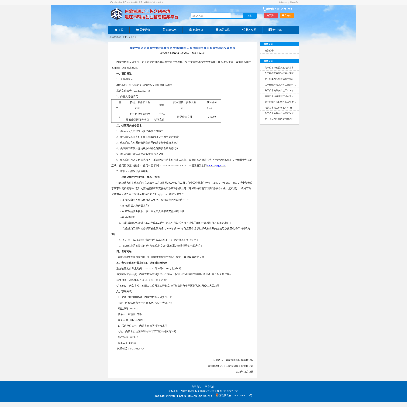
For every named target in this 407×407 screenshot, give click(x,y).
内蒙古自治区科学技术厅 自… (279, 107)
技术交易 (251, 29)
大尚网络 (170, 396)
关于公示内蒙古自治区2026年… (280, 90)
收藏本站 (283, 2)
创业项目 (198, 29)
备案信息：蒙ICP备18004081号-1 (194, 396)
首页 (120, 29)
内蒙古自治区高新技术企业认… (280, 96)
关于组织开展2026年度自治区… (280, 73)
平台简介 (286, 15)
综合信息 (171, 29)
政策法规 (224, 29)
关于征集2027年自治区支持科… (280, 79)
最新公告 (132, 37)
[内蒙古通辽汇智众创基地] (144, 20)
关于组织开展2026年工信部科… (280, 85)
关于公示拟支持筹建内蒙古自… (280, 67)
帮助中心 (294, 2)
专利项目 (277, 29)
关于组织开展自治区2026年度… (280, 102)
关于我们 (271, 15)
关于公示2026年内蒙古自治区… (280, 119)
